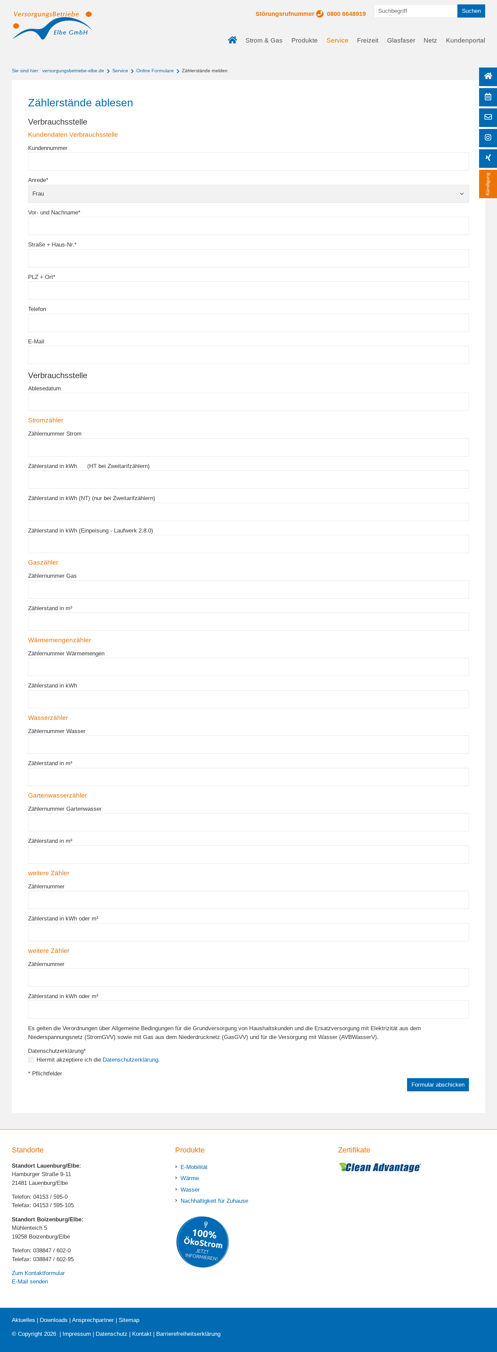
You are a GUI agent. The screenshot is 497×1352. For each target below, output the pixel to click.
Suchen (471, 11)
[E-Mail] (488, 117)
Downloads (54, 1320)
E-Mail (36, 341)
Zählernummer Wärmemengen (66, 653)
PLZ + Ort (41, 277)
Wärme (190, 1178)
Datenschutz (111, 1334)
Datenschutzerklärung (57, 1050)
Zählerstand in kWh (52, 685)
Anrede (38, 180)
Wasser (190, 1190)
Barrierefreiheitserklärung (188, 1334)
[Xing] (488, 158)
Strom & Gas (264, 40)
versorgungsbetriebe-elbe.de (73, 70)
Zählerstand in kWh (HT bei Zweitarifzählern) (89, 466)
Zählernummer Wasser (57, 731)
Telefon (37, 309)
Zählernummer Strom (54, 434)
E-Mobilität (194, 1167)
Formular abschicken (438, 1085)
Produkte (304, 40)
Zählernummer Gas (52, 576)
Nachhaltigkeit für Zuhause (214, 1201)
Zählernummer (46, 886)
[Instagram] (488, 138)
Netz (430, 40)
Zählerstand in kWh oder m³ (63, 918)
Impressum (77, 1334)
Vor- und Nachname (54, 212)
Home (234, 35)
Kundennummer (48, 148)
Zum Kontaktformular (38, 1273)
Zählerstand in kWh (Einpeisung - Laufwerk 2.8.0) (90, 530)
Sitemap (129, 1320)
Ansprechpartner (93, 1320)
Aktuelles (23, 1320)
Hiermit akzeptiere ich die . (98, 1060)
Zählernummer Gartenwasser (65, 809)
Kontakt (141, 1334)
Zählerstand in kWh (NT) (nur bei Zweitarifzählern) (91, 498)
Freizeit (367, 40)
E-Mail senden (30, 1281)
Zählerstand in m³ (50, 608)
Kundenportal (465, 40)
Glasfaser (401, 40)
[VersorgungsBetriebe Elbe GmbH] (52, 25)
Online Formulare (155, 70)
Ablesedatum (44, 388)
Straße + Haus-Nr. (52, 244)
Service (338, 40)
